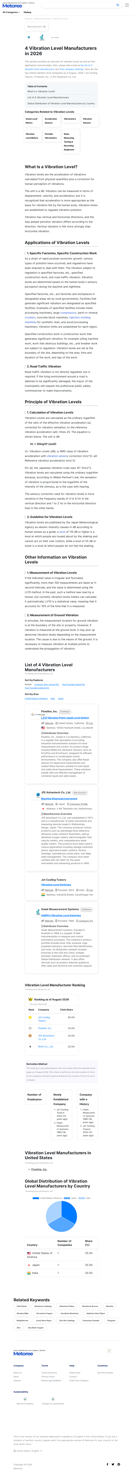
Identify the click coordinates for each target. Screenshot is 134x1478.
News (16, 1376)
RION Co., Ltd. (46, 1046)
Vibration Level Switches (56, 884)
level (62, 531)
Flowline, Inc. (45, 1028)
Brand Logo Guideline (51, 1380)
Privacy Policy (48, 1376)
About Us (18, 1372)
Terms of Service (49, 1372)
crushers (30, 317)
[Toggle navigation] (127, 5)
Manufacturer (80, 792)
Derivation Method (37, 1004)
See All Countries (105, 1372)
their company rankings (72, 69)
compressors (68, 312)
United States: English (28, 1451)
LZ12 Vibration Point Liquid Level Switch (65, 717)
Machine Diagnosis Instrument (59, 798)
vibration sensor (57, 456)
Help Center (74, 1372)
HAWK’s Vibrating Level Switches (61, 915)
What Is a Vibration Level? (41, 91)
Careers (17, 1380)
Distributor (65, 711)
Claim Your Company (79, 1380)
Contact (73, 1376)
